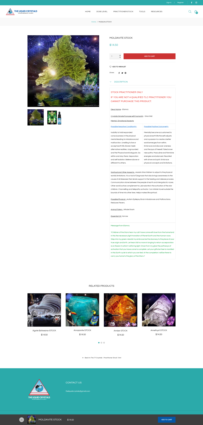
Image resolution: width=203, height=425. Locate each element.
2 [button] (101, 342)
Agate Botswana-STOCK (44, 330)
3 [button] (104, 342)
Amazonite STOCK (82, 330)
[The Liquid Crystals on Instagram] (196, 2)
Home (93, 22)
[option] (44, 318)
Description (121, 82)
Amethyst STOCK (159, 330)
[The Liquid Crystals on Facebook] (191, 2)
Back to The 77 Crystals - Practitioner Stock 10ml (102, 358)
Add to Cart (166, 420)
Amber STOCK (120, 331)
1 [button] (99, 342)
